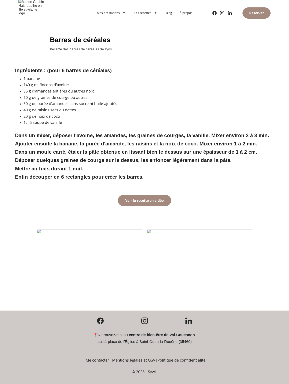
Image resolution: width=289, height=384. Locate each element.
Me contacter (97, 360)
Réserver (256, 13)
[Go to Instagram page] (224, 13)
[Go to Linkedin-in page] (230, 13)
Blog (169, 13)
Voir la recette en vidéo (144, 200)
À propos (186, 13)
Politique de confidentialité (181, 360)
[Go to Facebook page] (216, 13)
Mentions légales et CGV (133, 360)
